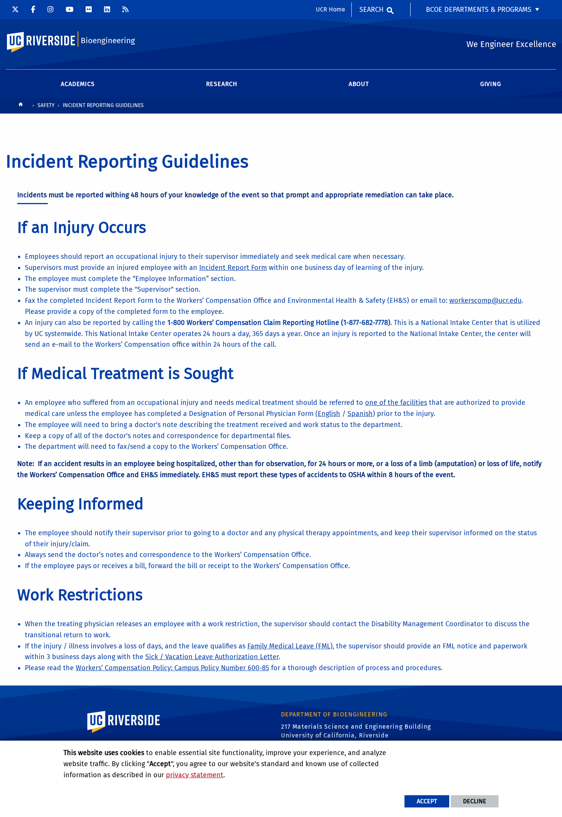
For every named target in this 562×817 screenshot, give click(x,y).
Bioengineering (108, 40)
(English (327, 413)
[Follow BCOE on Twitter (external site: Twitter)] (15, 9)
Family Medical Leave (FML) (290, 646)
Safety (46, 105)
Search (371, 9)
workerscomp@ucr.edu (485, 300)
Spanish (360, 413)
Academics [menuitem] (77, 84)
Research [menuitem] (221, 84)
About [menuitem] (359, 84)
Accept (427, 801)
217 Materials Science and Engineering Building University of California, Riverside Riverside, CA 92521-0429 (356, 735)
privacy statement (194, 775)
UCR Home (330, 9)
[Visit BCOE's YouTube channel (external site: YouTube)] (70, 9)
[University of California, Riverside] (124, 732)
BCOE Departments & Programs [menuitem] (478, 9)
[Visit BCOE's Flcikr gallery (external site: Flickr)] (89, 9)
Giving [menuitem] (490, 84)
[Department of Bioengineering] (125, 9)
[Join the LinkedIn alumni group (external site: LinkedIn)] (107, 9)
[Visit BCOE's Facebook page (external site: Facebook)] (33, 9)
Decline (474, 801)
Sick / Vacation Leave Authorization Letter (212, 657)
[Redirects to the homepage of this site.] (20, 106)
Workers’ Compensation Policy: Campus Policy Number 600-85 (172, 668)
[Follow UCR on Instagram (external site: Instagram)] (50, 9)
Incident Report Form (233, 267)
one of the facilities (396, 402)
